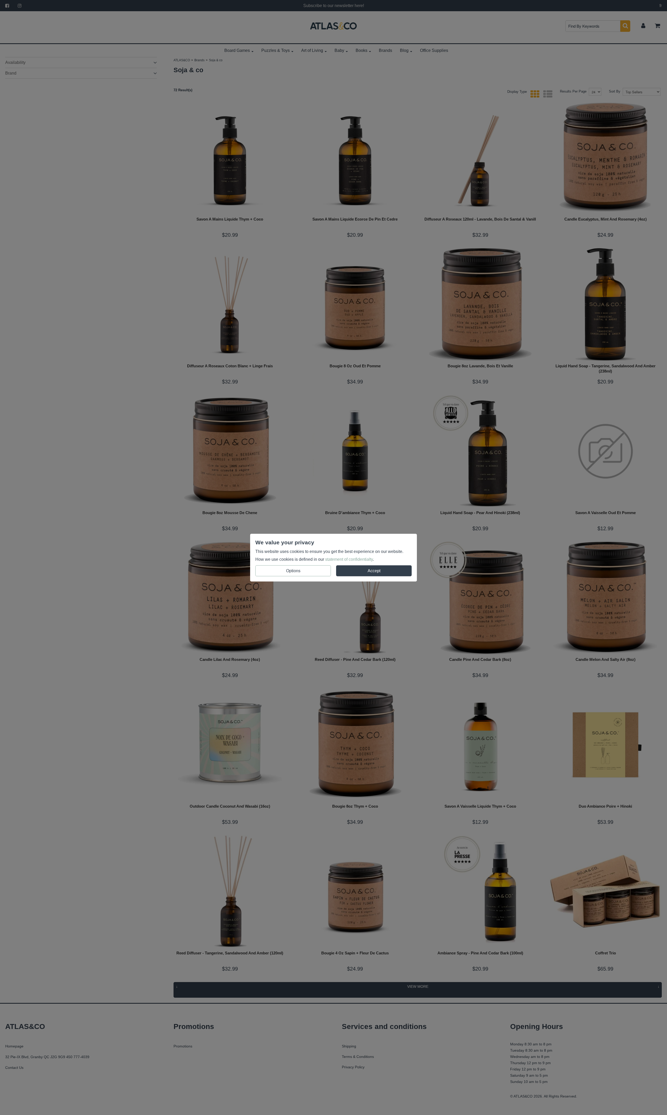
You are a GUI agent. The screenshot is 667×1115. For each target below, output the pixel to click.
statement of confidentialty (349, 559)
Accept (374, 570)
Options (293, 570)
